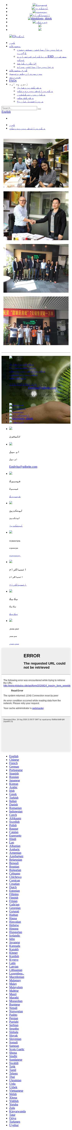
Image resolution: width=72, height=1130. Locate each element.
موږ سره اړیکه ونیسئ (25, 73)
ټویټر (14, 643)
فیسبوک (15, 496)
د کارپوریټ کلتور (31, 94)
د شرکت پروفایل (29, 87)
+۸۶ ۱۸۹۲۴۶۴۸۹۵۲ (23, 384)
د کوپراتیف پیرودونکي (35, 91)
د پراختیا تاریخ (30, 101)
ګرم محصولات (18, 70)
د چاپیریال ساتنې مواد (35, 66)
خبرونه (15, 77)
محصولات (15, 46)
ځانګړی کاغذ (27, 63)
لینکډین (16, 525)
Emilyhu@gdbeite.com (42, 387)
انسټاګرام (17, 584)
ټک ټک (13, 613)
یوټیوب (15, 555)
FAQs (13, 80)
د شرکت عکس (25, 97)
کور (12, 42)
